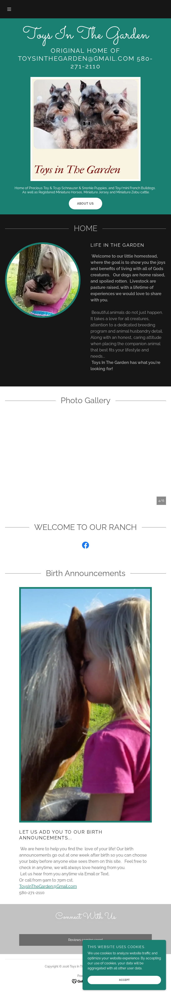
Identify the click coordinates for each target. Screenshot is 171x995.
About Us (85, 203)
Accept (124, 980)
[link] (85, 37)
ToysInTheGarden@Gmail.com (48, 886)
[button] (9, 9)
